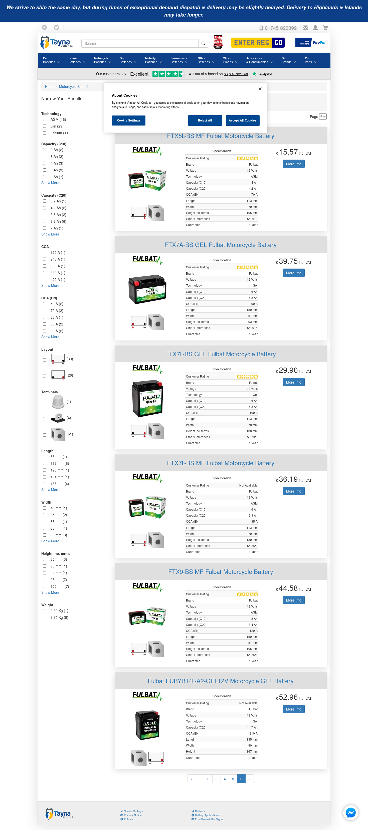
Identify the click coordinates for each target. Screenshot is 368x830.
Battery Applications (206, 815)
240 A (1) (58, 259)
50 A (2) (57, 303)
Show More (50, 182)
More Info (293, 163)
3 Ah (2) (57, 156)
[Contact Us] (305, 28)
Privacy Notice (132, 815)
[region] (185, 108)
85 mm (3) (59, 559)
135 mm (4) (60, 483)
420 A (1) (58, 279)
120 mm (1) (60, 469)
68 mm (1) (59, 528)
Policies (128, 819)
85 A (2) (57, 323)
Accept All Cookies (242, 120)
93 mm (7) (59, 579)
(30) (69, 358)
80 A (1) (57, 317)
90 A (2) (57, 330)
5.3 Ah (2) (58, 214)
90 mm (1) (59, 565)
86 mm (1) (59, 456)
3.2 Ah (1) (58, 200)
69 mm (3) (59, 534)
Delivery (199, 811)
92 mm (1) (59, 572)
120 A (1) (58, 252)
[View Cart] (325, 28)
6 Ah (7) (57, 176)
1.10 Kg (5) (59, 617)
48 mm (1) (59, 507)
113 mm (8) (60, 463)
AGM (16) (58, 119)
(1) (68, 401)
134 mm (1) (60, 476)
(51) (69, 433)
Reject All (205, 120)
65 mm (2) (59, 514)
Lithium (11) (60, 132)
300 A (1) (58, 265)
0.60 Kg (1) (59, 610)
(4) (68, 417)
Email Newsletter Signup (209, 819)
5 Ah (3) (57, 169)
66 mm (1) (59, 521)
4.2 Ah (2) (58, 207)
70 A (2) (57, 310)
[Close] (260, 88)
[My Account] (315, 28)
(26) (69, 374)
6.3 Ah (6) (58, 221)
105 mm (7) (60, 586)
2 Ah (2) (57, 149)
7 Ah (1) (57, 227)
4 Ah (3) (57, 163)
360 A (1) (58, 272)
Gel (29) (57, 126)
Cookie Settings (129, 120)
